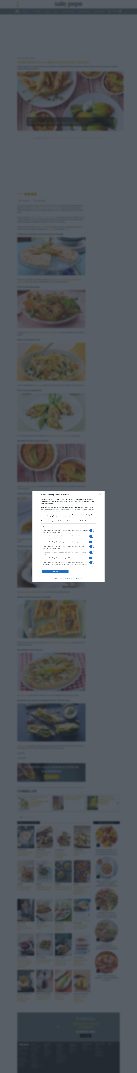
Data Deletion (58, 578)
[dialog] (68, 536)
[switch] (91, 530)
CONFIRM (55, 571)
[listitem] (68, 527)
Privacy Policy (79, 578)
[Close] (101, 495)
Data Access (68, 578)
